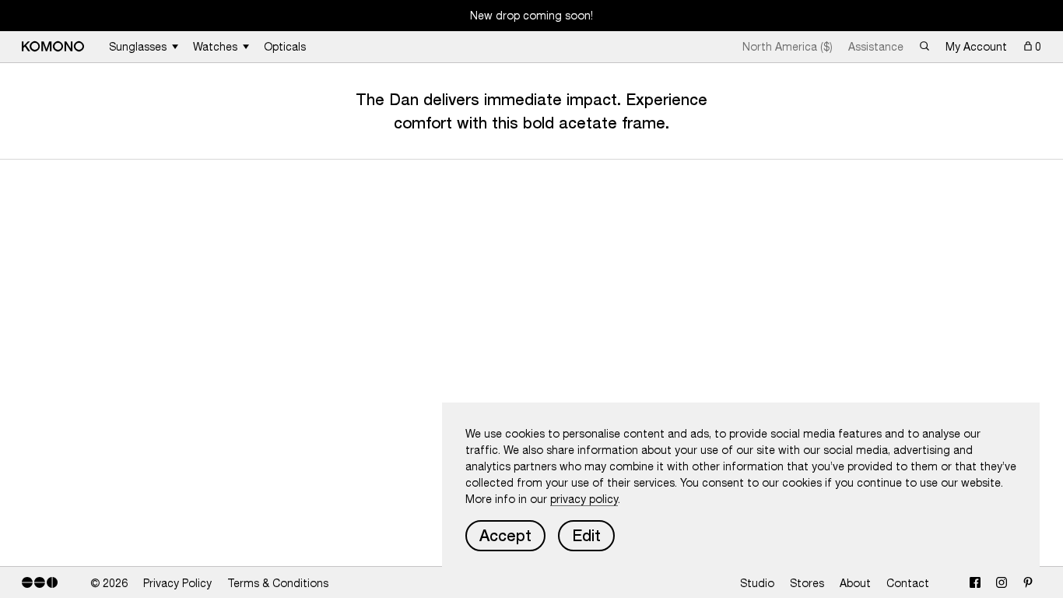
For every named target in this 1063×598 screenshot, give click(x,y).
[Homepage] (53, 46)
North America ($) (787, 46)
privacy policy (584, 499)
